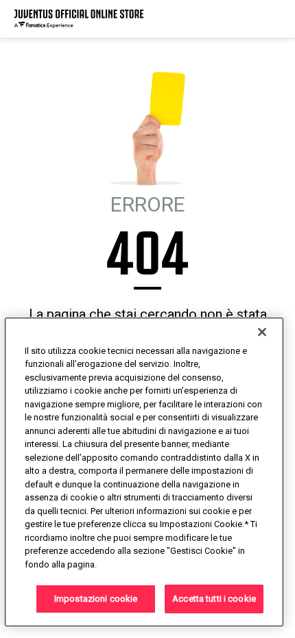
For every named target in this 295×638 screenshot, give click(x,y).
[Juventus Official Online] (79, 19)
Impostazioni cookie (95, 599)
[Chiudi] (262, 332)
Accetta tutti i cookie (214, 599)
